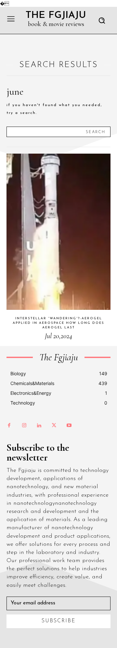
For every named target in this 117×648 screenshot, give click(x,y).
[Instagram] (24, 426)
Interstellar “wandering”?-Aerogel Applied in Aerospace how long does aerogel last (58, 323)
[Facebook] (9, 426)
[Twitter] (54, 426)
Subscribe (59, 621)
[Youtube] (69, 426)
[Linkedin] (39, 426)
